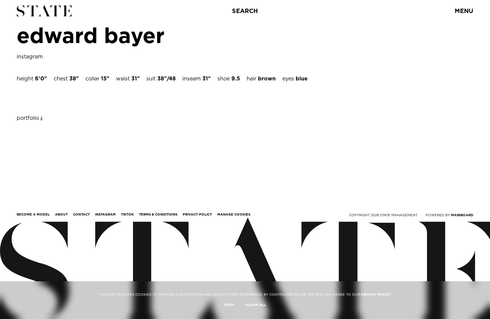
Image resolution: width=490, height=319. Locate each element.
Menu (464, 10)
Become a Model (33, 214)
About (61, 214)
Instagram (105, 214)
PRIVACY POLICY (375, 294)
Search (245, 10)
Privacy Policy (197, 214)
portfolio (28, 118)
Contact (81, 214)
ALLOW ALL (255, 304)
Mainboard (462, 215)
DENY (229, 304)
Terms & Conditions (158, 214)
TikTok (127, 214)
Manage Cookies (233, 214)
